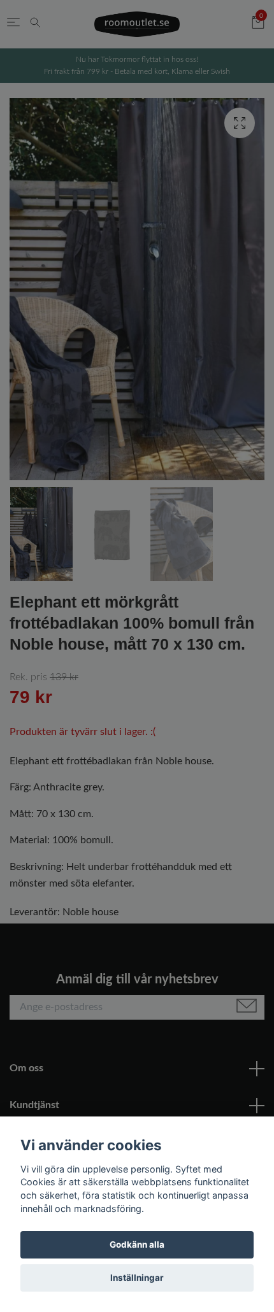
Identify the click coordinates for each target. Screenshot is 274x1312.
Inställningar (137, 1278)
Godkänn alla (137, 1244)
